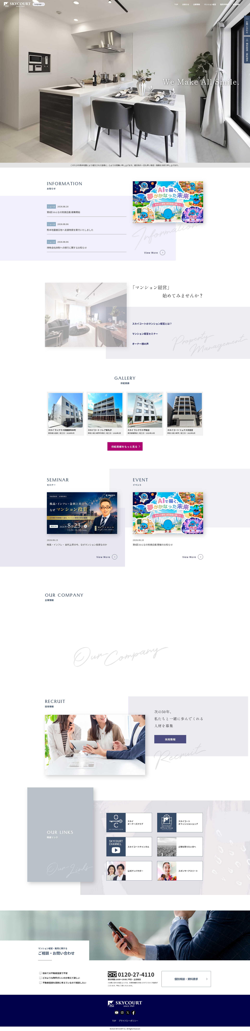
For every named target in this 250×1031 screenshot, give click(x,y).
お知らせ (185, 4)
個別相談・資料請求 (186, 979)
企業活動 (50, 655)
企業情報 (196, 4)
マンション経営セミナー (145, 332)
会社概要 (50, 623)
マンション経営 (210, 4)
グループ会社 (52, 644)
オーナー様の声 (140, 342)
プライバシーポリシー (128, 1020)
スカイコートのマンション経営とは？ (152, 322)
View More (151, 252)
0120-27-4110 (136, 974)
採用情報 (236, 4)
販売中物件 (224, 4)
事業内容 (50, 633)
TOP (176, 4)
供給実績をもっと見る (124, 446)
